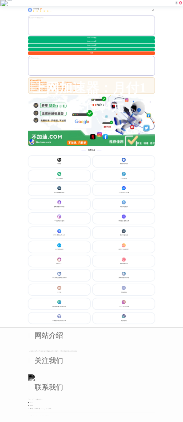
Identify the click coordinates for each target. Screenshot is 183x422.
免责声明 (49, 409)
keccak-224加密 (91, 38)
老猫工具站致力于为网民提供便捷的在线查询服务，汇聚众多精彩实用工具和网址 (53, 351)
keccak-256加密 (91, 41)
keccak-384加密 (91, 45)
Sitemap (43, 409)
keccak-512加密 (91, 49)
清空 (91, 53)
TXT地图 (37, 409)
